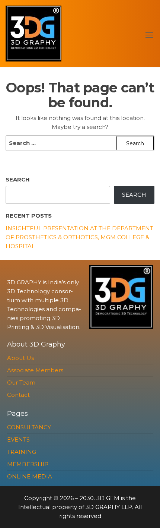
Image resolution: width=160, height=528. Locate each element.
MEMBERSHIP (27, 464)
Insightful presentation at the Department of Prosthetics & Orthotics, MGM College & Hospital (79, 237)
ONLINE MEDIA (29, 476)
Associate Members (35, 370)
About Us (20, 357)
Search (18, 179)
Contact (18, 394)
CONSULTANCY (29, 427)
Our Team (21, 382)
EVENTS (18, 439)
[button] (149, 35)
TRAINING (21, 451)
